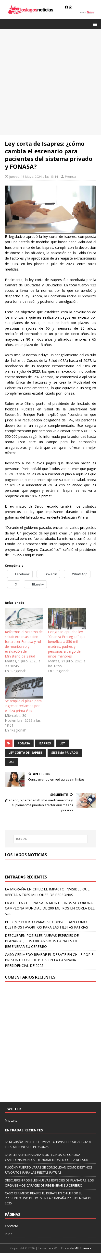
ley (62, 743)
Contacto (11, 1226)
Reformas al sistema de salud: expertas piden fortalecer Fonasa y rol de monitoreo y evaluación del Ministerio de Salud (24, 643)
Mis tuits (11, 1120)
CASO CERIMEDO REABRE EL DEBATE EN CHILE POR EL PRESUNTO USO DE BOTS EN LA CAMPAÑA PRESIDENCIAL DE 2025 (50, 960)
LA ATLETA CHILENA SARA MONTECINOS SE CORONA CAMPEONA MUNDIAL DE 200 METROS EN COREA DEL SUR (50, 908)
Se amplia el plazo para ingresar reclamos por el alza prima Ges (23, 706)
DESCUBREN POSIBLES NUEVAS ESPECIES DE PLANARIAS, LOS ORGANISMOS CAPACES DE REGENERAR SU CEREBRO (42, 941)
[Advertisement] (50, 82)
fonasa (24, 743)
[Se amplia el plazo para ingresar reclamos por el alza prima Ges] (24, 688)
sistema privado (64, 753)
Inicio (9, 1234)
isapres (45, 743)
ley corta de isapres (25, 753)
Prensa (70, 176)
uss (11, 762)
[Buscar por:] (51, 839)
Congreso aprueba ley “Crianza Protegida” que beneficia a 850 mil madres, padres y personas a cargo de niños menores (67, 643)
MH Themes (83, 1248)
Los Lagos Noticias (26, 854)
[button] (94, 24)
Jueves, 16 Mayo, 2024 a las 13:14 (33, 176)
